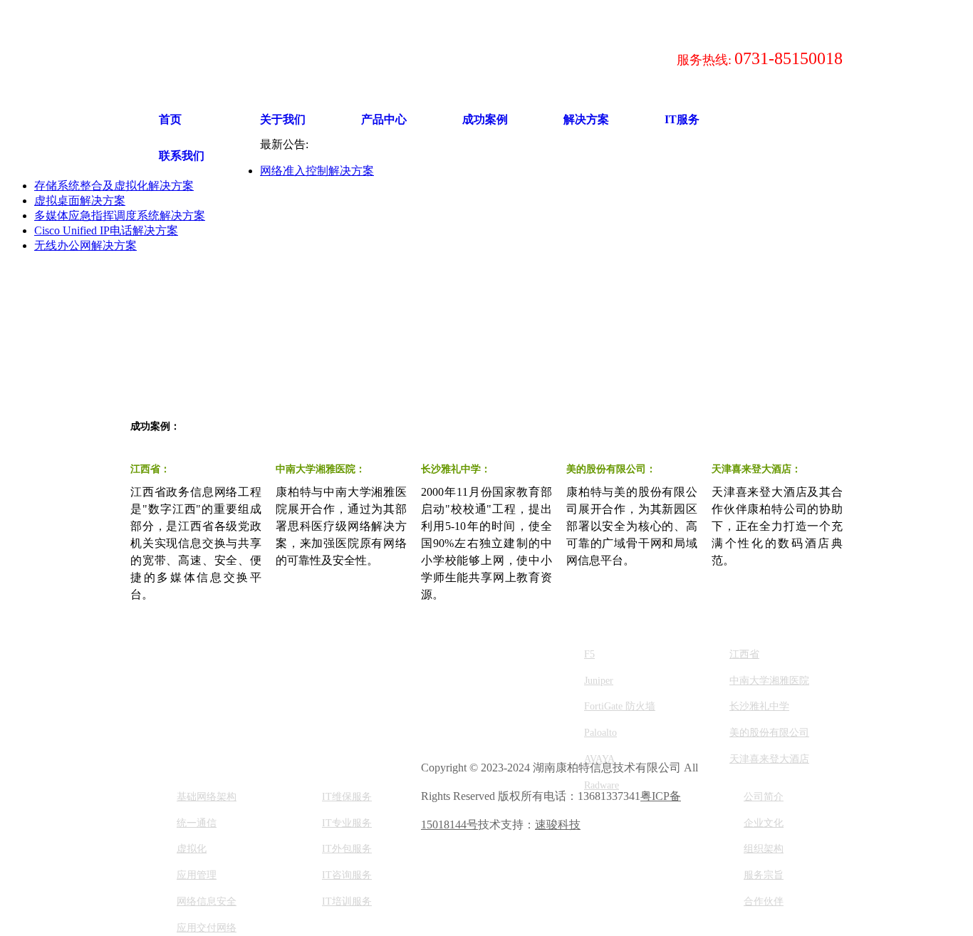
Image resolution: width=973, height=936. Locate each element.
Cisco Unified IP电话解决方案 (106, 230)
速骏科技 (558, 824)
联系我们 (181, 156)
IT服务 (682, 119)
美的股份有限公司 (769, 732)
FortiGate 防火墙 (619, 706)
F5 (589, 654)
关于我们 (283, 119)
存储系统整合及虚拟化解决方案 (114, 186)
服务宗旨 (764, 875)
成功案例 (485, 119)
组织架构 (764, 848)
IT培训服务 (347, 901)
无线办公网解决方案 (85, 245)
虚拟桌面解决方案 (79, 200)
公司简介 (764, 796)
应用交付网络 (206, 927)
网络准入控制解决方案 (317, 171)
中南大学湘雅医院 (769, 680)
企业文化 (764, 823)
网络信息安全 (206, 901)
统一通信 (197, 823)
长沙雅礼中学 (759, 706)
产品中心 (384, 119)
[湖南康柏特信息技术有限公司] (344, 58)
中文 (433, 15)
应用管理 (197, 875)
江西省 (744, 654)
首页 (170, 119)
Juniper (598, 680)
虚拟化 (192, 848)
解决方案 (586, 119)
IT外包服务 (347, 848)
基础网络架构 (206, 796)
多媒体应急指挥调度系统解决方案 (119, 215)
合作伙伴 (764, 901)
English (464, 15)
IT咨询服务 (347, 875)
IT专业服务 (347, 823)
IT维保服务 (347, 796)
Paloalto (600, 732)
